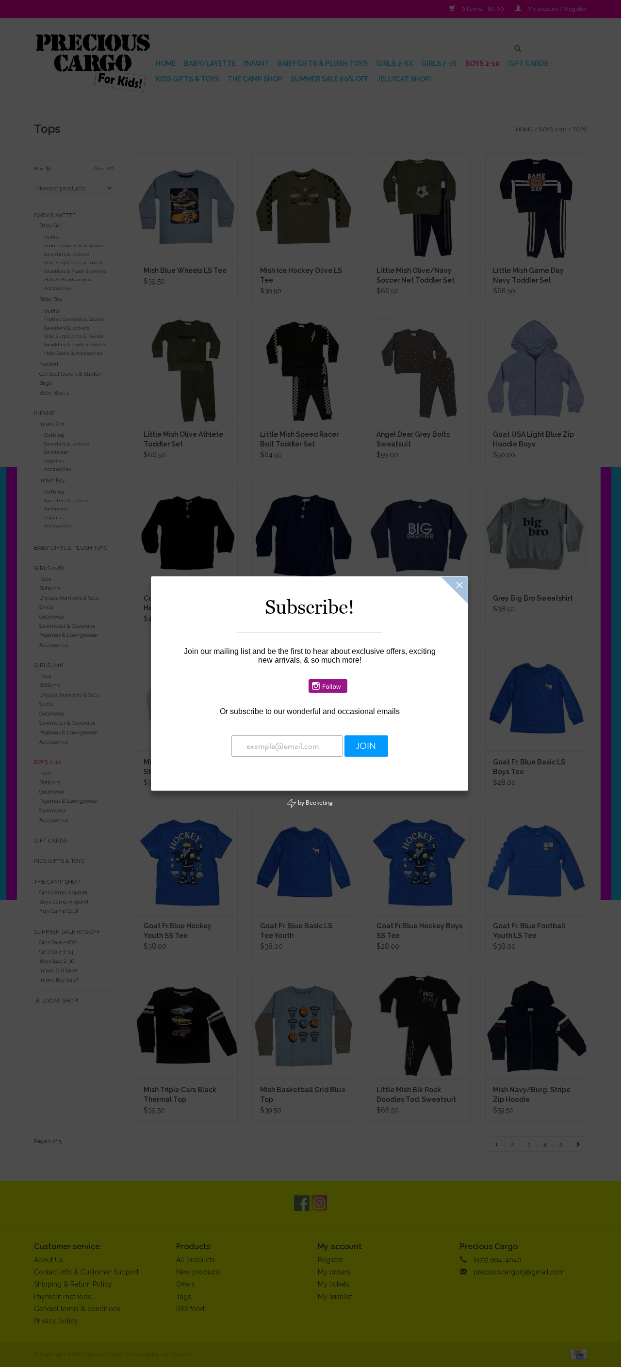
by (314, 802)
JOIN (366, 746)
